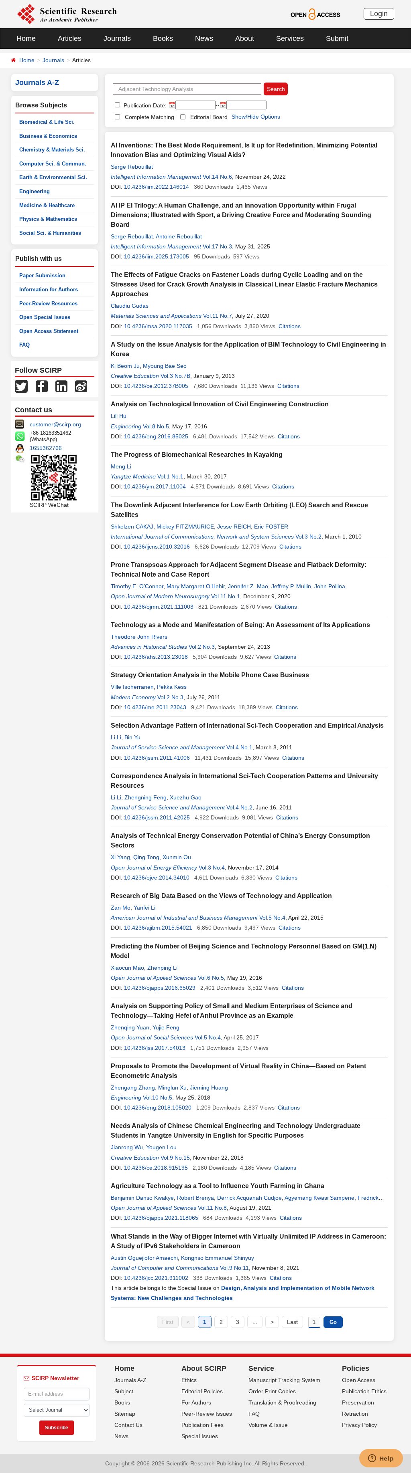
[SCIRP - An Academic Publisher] (67, 13)
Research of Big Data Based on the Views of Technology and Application (221, 895)
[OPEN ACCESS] (315, 13)
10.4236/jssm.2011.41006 (157, 758)
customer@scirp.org (55, 424)
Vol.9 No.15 (175, 1157)
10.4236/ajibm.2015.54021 (158, 927)
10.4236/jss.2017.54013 (154, 1048)
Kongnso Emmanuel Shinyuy (217, 1258)
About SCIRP (203, 1368)
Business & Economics (48, 136)
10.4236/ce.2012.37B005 (156, 386)
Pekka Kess (172, 687)
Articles (69, 38)
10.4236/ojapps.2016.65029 (159, 988)
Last (292, 1322)
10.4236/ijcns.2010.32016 (157, 546)
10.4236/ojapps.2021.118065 (161, 1218)
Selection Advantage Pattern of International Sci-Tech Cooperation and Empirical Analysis (247, 725)
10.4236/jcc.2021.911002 (156, 1278)
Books (163, 38)
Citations (290, 326)
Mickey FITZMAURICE (185, 526)
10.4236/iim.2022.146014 (156, 187)
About (244, 38)
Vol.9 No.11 (234, 1268)
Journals (117, 38)
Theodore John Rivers (139, 637)
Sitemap (124, 1413)
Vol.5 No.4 (272, 917)
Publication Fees (202, 1425)
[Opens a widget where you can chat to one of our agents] (381, 1459)
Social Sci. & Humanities (50, 233)
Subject (123, 1391)
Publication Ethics (364, 1391)
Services (290, 38)
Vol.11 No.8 (212, 1208)
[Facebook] (42, 386)
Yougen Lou (161, 1147)
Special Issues (199, 1436)
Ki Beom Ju (125, 366)
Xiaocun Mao (127, 968)
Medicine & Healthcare (47, 205)
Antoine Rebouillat (179, 236)
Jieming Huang (209, 1087)
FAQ (24, 345)
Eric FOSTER (271, 526)
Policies (355, 1368)
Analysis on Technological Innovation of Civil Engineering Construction (220, 404)
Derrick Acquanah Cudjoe (249, 1198)
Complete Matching (149, 117)
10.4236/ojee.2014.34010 (156, 877)
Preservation (358, 1402)
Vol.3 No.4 (212, 867)
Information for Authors (48, 290)
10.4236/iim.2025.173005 (156, 256)
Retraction (355, 1413)
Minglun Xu (172, 1087)
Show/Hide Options (256, 116)
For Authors (196, 1402)
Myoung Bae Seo (165, 366)
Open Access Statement (48, 331)
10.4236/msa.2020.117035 (158, 326)
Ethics (189, 1380)
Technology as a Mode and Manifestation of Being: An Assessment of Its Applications (240, 624)
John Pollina (329, 586)
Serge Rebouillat (132, 166)
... (254, 1322)
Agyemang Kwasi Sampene (319, 1198)
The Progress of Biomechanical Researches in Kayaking (197, 454)
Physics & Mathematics (48, 219)
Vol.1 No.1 (170, 476)
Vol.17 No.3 (217, 246)
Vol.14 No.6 (217, 177)
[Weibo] (81, 386)
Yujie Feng (166, 1027)
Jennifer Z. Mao (248, 586)
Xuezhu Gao (185, 797)
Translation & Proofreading (282, 1402)
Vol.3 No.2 (308, 536)
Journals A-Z (130, 1380)
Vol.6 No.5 (211, 978)
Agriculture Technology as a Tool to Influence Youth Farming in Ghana (217, 1185)
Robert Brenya (195, 1198)
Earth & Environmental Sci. (53, 177)
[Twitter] (21, 386)
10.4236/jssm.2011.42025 (157, 817)
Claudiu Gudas (130, 306)
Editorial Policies (202, 1391)
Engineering (34, 191)
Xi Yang (120, 857)
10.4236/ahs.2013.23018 (156, 657)
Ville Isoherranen (132, 687)
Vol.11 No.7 (217, 316)
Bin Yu (132, 737)
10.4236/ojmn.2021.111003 (158, 606)
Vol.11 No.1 (225, 596)
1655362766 (46, 448)
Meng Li (121, 466)
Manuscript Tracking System (284, 1380)
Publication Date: (144, 105)
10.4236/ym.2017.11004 (155, 486)
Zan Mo (120, 907)
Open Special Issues (44, 317)
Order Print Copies (272, 1391)
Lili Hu (118, 416)
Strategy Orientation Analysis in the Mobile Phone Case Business (210, 675)
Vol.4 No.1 (239, 747)
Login (379, 14)
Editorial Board (209, 117)
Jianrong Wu (127, 1147)
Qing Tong (146, 857)
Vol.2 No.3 (202, 647)
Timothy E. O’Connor (137, 586)
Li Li (116, 737)
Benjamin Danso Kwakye (142, 1198)
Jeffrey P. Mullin (291, 586)
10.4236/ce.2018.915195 (156, 1167)
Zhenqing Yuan (130, 1027)
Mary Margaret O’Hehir (196, 586)
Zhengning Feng (145, 797)
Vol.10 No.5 (157, 1097)
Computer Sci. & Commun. (52, 164)
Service (261, 1368)
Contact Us (128, 1425)
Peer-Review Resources (48, 304)
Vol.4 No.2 (239, 807)
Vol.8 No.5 (156, 426)
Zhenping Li (162, 968)
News (204, 38)
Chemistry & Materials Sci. (52, 150)
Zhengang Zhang (133, 1087)
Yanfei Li (144, 907)
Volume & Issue (268, 1425)
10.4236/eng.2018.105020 (157, 1107)
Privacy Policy (359, 1425)
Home (26, 38)
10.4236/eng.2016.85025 (156, 436)
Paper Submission (42, 275)
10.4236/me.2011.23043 (155, 707)
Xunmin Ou (177, 857)
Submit (337, 38)
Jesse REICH (234, 526)
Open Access (358, 1380)
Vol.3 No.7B (175, 376)
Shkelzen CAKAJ (132, 526)
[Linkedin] (61, 386)
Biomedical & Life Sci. (47, 122)
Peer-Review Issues (206, 1413)
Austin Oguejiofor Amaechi (144, 1258)
